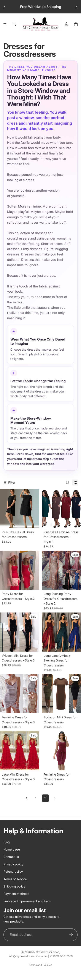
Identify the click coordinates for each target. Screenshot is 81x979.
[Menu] (5, 24)
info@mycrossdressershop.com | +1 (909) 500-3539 (41, 956)
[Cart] (76, 24)
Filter (11, 482)
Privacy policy (13, 864)
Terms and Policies (40, 965)
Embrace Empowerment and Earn (27, 901)
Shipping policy (14, 886)
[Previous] (26, 798)
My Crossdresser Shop (45, 952)
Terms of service (15, 879)
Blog (6, 842)
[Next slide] (76, 6)
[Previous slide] (5, 6)
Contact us (11, 857)
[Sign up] (71, 934)
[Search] (14, 24)
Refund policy (13, 871)
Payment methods (16, 893)
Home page (11, 849)
